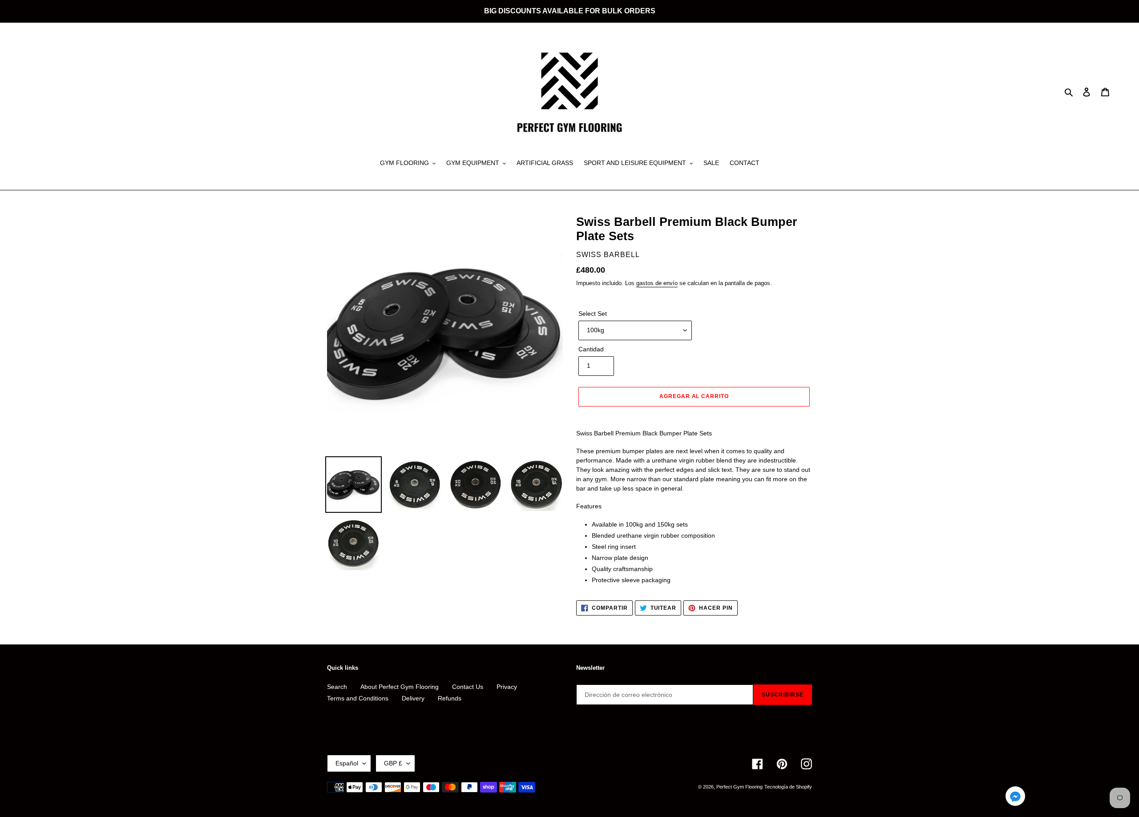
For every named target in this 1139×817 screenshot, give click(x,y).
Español (346, 763)
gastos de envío (657, 283)
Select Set (592, 313)
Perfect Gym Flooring (739, 786)
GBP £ (393, 763)
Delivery (413, 698)
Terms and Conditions (357, 698)
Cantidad (591, 349)
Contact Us (467, 686)
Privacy (507, 686)
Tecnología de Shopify (788, 786)
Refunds (449, 698)
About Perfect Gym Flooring (399, 686)
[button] (1015, 797)
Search (337, 686)
